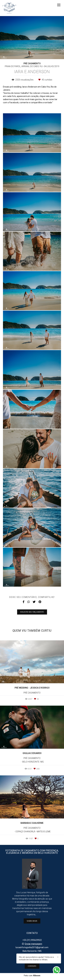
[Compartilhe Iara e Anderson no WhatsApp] (28, 601)
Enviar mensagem (33, 944)
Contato (32, 966)
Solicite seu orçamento (32, 612)
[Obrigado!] (23, 146)
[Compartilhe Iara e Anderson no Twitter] (34, 601)
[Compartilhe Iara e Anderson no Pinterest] (40, 601)
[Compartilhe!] (32, 146)
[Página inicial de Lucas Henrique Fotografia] (9, 8)
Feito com (32, 975)
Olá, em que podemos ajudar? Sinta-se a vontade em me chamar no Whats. (36, 958)
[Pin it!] (41, 146)
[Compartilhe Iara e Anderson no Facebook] (23, 601)
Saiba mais (32, 921)
